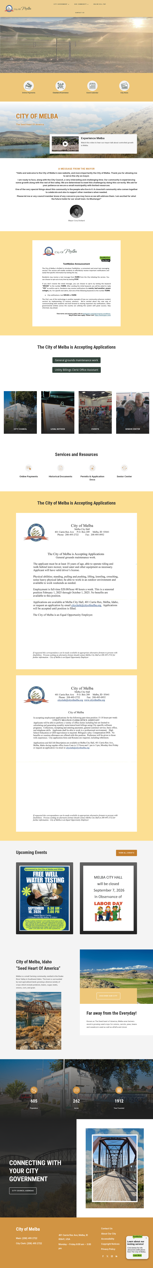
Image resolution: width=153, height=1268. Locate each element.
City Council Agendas (23, 1191)
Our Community (80, 4)
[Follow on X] (107, 1256)
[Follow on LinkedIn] (116, 1256)
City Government (60, 4)
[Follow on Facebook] (103, 1256)
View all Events (126, 853)
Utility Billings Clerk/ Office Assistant (76, 370)
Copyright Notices (110, 1244)
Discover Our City (108, 996)
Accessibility (107, 1238)
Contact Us (79, 12)
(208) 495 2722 (29, 1238)
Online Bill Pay (99, 4)
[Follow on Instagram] (112, 1256)
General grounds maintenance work (76, 360)
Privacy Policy (108, 1249)
